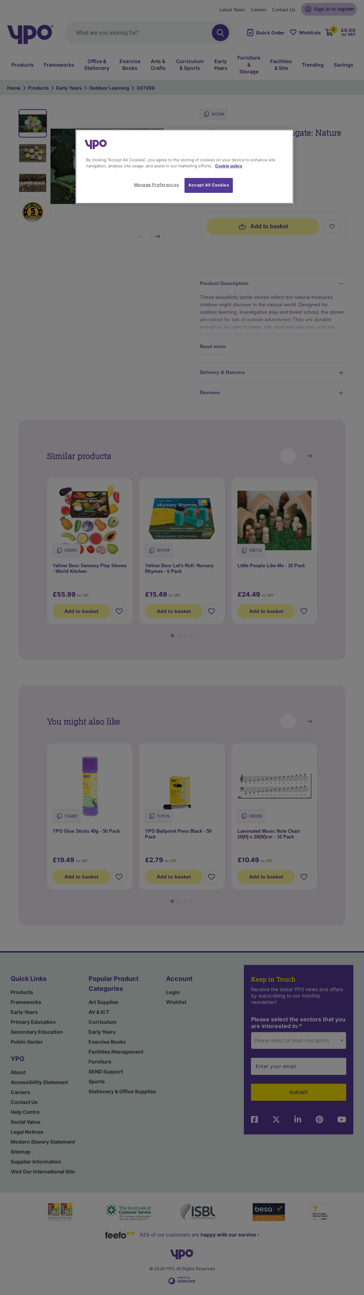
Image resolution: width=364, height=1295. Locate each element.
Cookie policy (228, 165)
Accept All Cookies (208, 185)
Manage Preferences (156, 184)
